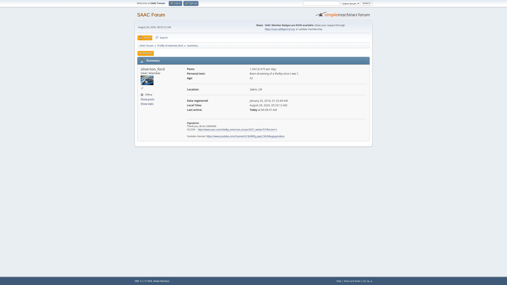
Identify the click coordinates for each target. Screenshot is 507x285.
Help (338, 280)
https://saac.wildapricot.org (280, 29)
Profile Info (145, 53)
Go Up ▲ (367, 280)
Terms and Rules (352, 280)
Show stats (147, 104)
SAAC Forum (151, 14)
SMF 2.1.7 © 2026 (143, 281)
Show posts (147, 99)
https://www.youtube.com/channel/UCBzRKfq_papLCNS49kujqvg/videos (245, 136)
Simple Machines (161, 281)
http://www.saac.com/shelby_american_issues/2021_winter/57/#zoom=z (237, 129)
